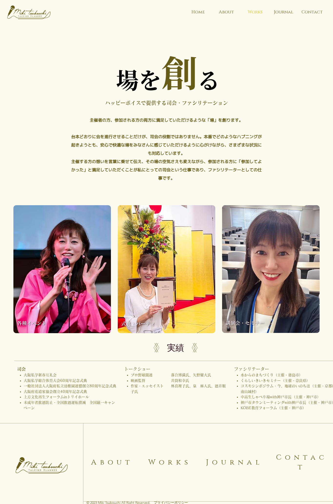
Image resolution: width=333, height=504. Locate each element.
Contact (302, 462)
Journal (234, 462)
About (112, 462)
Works (170, 462)
